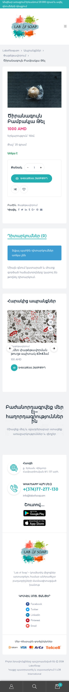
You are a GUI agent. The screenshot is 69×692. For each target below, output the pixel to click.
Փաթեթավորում (28, 205)
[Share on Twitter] (22, 209)
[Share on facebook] (18, 209)
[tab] (34, 237)
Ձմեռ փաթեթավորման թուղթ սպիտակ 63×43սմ (30, 352)
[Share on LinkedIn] (26, 209)
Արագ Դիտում (50, 328)
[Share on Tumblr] (29, 209)
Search (34, 686)
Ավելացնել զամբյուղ (34, 178)
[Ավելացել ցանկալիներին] (24, 189)
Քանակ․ (17, 167)
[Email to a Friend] (41, 209)
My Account (11, 686)
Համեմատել (15, 189)
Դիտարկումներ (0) (27, 235)
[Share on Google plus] (33, 209)
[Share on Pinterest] (37, 209)
